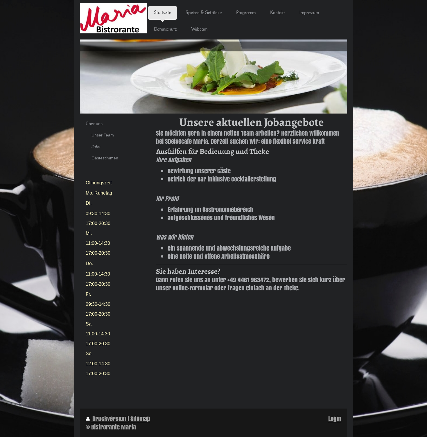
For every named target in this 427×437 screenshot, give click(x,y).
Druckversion (109, 418)
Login (334, 418)
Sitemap (140, 418)
